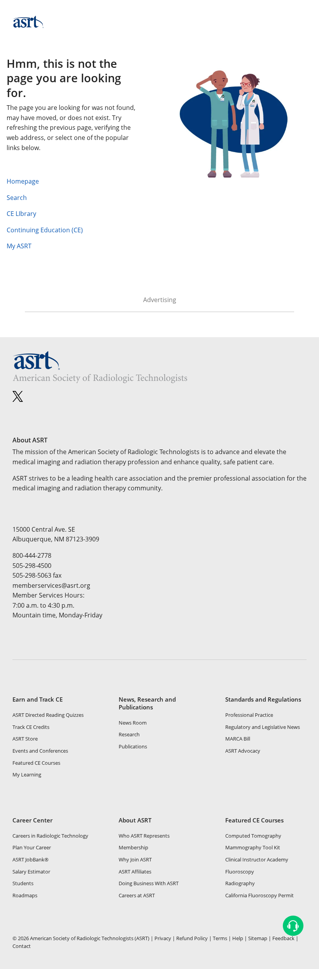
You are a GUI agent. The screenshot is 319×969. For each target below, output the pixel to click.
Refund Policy (192, 938)
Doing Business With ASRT (149, 883)
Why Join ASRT (135, 859)
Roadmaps (24, 895)
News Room (133, 722)
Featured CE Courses (36, 762)
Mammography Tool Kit (252, 847)
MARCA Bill (237, 738)
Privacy (162, 938)
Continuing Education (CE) (45, 230)
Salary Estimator (31, 871)
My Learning (26, 774)
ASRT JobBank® (30, 859)
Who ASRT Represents (144, 835)
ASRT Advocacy (242, 750)
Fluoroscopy (239, 871)
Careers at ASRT (137, 895)
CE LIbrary (21, 213)
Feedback (283, 938)
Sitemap (257, 938)
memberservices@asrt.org (51, 585)
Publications (133, 746)
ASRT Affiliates (135, 871)
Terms (220, 938)
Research (129, 734)
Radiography (240, 883)
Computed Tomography (253, 835)
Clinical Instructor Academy (256, 859)
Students (22, 883)
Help (237, 938)
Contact (21, 946)
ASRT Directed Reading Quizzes (48, 714)
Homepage (23, 181)
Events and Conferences (40, 750)
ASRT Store (25, 738)
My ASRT (21, 246)
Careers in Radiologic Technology (50, 835)
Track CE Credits (30, 726)
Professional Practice (249, 714)
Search (17, 197)
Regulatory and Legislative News (262, 726)
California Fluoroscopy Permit (259, 895)
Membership (133, 847)
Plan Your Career (31, 847)
